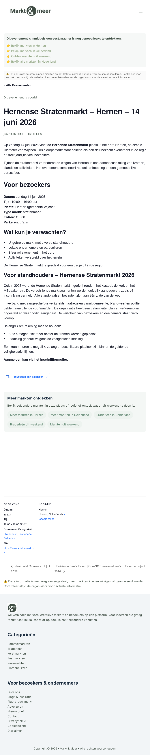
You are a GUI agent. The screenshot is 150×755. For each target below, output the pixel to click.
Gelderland (10, 538)
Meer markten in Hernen (26, 415)
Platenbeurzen (17, 668)
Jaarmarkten (16, 658)
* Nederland (10, 534)
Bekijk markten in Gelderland (31, 51)
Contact (13, 716)
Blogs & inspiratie (19, 697)
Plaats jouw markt (20, 701)
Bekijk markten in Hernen (28, 45)
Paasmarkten (16, 663)
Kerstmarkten (17, 653)
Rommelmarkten (19, 644)
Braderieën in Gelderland (113, 415)
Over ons (14, 692)
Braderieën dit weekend (26, 424)
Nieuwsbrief (16, 711)
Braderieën (25, 534)
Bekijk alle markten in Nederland (33, 61)
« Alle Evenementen (17, 85)
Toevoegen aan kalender (27, 376)
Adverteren (15, 706)
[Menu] (140, 11)
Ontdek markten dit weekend (31, 56)
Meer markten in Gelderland (70, 415)
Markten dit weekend (64, 424)
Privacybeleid (17, 721)
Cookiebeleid (17, 726)
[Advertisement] (75, 464)
